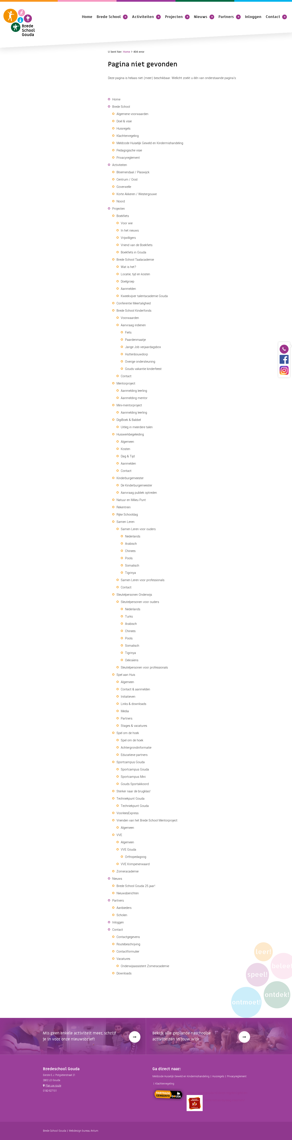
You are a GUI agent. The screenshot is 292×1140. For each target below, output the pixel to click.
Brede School (109, 16)
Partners (226, 16)
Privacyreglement (236, 1076)
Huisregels (218, 1076)
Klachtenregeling (164, 1084)
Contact (273, 16)
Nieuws (200, 16)
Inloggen (253, 16)
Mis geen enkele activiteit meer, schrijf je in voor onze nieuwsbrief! (79, 1036)
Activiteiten (143, 16)
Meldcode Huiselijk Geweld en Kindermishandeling (180, 1076)
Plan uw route (53, 1086)
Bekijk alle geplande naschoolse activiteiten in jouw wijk (181, 1036)
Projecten (174, 16)
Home (87, 16)
